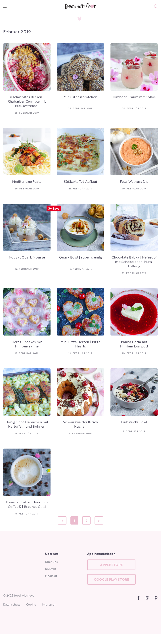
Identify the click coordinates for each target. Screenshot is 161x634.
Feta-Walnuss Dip (134, 181)
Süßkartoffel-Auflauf (80, 181)
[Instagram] (147, 598)
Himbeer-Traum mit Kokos (134, 96)
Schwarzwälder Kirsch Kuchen (80, 424)
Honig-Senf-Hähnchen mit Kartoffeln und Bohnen (26, 424)
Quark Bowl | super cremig (80, 257)
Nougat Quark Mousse (27, 257)
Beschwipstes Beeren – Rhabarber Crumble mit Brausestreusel (27, 101)
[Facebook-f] (138, 598)
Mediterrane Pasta (27, 181)
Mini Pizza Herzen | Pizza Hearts (80, 344)
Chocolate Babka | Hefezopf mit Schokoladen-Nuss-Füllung (134, 262)
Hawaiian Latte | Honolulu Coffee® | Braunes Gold (27, 504)
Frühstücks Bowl (134, 421)
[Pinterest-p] (156, 598)
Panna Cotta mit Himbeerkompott (134, 344)
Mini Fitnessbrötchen (80, 96)
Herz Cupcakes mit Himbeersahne (27, 344)
